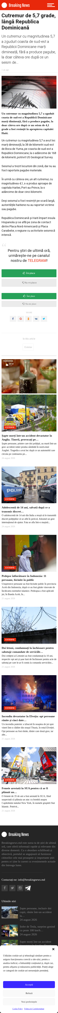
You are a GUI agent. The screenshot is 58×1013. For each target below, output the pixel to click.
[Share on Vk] (36, 319)
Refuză (29, 993)
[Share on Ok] (28, 319)
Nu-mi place (30, 282)
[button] (53, 949)
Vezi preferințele (29, 1002)
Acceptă (29, 984)
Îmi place (30, 273)
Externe (28, 347)
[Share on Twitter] (44, 319)
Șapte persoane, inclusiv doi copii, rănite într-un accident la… (36, 912)
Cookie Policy (17, 1009)
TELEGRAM (37, 260)
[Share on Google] (20, 319)
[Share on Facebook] (13, 319)
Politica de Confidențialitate (34, 1009)
